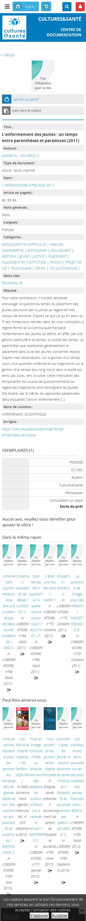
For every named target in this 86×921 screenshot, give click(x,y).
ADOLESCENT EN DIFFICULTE (24, 244)
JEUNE (24, 256)
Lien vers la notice (26, 110)
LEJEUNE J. (22, 777)
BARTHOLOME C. (8, 849)
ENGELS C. (63, 591)
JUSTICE (38, 256)
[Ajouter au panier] (6, 99)
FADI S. (9, 647)
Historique (46, 6)
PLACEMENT (57, 256)
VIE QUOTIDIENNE (63, 268)
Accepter (60, 915)
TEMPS (40, 268)
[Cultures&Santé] (14, 27)
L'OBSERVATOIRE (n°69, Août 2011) (28, 185)
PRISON (56, 262)
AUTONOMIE (37, 250)
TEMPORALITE (12, 283)
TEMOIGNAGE (21, 268)
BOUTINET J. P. (36, 633)
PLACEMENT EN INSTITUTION (24, 262)
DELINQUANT (61, 250)
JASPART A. (9, 155)
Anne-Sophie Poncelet (49, 769)
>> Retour (7, 55)
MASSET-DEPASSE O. (77, 624)
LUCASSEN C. (22, 609)
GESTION (9, 256)
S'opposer (39, 915)
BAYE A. (77, 810)
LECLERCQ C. (30, 155)
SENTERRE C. (36, 837)
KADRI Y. (50, 600)
